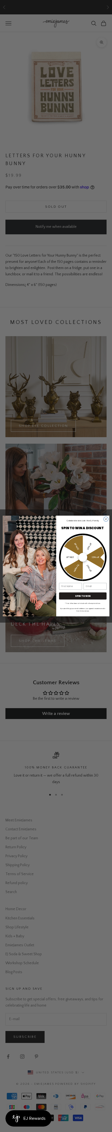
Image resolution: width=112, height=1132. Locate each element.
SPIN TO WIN (83, 596)
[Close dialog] (105, 519)
